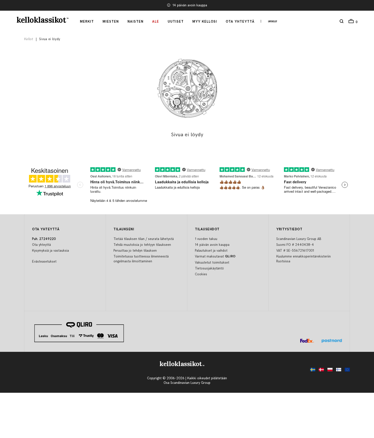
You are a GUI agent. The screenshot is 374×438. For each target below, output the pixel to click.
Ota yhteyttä (41, 245)
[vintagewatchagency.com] (346, 371)
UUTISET (176, 22)
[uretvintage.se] (311, 371)
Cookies (201, 274)
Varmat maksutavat (209, 256)
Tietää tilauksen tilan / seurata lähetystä (143, 239)
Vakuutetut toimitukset (212, 263)
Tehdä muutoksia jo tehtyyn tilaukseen (142, 245)
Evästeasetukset (44, 262)
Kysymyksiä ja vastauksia (50, 251)
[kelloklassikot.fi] (337, 371)
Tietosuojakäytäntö (209, 268)
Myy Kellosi (204, 22)
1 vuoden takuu (206, 239)
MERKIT (87, 22)
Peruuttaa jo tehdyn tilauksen (135, 251)
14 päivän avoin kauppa (189, 5)
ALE (155, 22)
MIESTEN (111, 22)
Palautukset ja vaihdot (211, 251)
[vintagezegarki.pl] (329, 371)
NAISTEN (135, 22)
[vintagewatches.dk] (320, 371)
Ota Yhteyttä (240, 22)
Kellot (28, 39)
